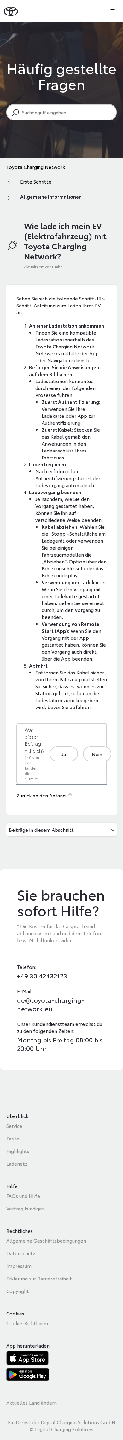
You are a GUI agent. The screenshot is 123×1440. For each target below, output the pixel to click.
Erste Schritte (35, 181)
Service (14, 1125)
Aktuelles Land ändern (32, 1403)
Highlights (17, 1150)
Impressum (19, 1265)
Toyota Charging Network (35, 166)
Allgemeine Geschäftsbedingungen (46, 1240)
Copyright (17, 1290)
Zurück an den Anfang (41, 795)
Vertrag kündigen (25, 1208)
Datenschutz (20, 1253)
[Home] (11, 11)
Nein (97, 753)
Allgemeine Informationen (51, 196)
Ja (64, 753)
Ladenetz (16, 1163)
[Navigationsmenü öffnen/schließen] (112, 11)
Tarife (12, 1138)
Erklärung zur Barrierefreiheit (39, 1278)
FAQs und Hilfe (23, 1195)
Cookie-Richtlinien (27, 1323)
